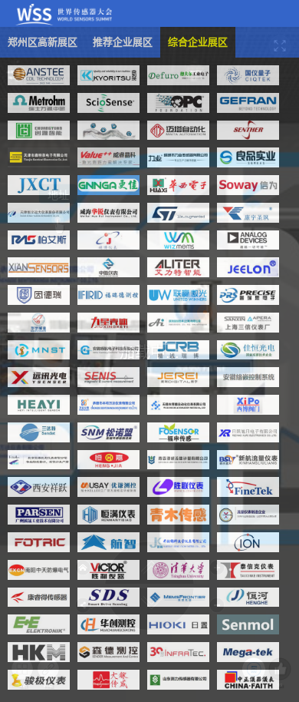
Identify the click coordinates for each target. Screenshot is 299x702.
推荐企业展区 (123, 42)
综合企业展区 (198, 42)
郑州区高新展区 (42, 42)
